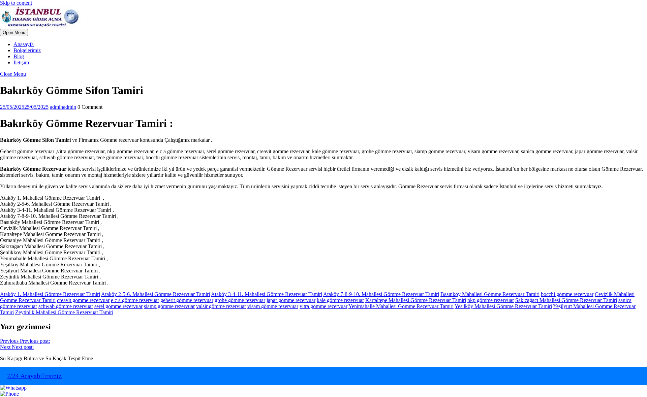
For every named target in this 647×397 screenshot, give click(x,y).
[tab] (14, 32)
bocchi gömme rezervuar (567, 294)
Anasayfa (23, 44)
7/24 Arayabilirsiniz (34, 375)
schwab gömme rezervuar (65, 306)
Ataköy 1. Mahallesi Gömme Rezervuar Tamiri (50, 294)
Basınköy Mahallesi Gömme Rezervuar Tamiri (490, 294)
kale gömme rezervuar (340, 300)
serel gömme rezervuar (118, 306)
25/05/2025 (24, 107)
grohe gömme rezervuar (240, 300)
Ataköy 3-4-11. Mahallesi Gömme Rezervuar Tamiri (266, 294)
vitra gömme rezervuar (323, 306)
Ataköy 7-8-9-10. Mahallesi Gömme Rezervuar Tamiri (381, 294)
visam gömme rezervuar (272, 306)
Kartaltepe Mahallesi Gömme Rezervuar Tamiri (415, 300)
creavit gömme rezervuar (83, 300)
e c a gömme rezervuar (135, 300)
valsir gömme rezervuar (221, 306)
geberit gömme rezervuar (186, 300)
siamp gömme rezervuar (169, 306)
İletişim (21, 62)
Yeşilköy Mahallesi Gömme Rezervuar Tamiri (503, 306)
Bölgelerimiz (27, 50)
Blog (18, 56)
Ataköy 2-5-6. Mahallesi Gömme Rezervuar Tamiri (155, 294)
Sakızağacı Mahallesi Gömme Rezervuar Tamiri (566, 300)
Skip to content (16, 3)
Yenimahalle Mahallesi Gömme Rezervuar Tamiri (401, 306)
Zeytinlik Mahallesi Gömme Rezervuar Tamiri (64, 312)
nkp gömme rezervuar (490, 300)
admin (63, 107)
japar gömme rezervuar (291, 300)
